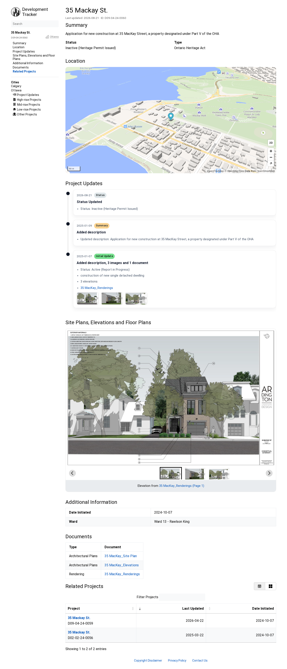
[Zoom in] (271, 151)
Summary (19, 43)
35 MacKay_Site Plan (121, 556)
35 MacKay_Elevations (122, 565)
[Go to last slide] (72, 473)
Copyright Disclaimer (148, 660)
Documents (21, 67)
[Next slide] (269, 473)
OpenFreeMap (215, 171)
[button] (171, 117)
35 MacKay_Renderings (96, 288)
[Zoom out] (271, 157)
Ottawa (54, 36)
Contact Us (200, 660)
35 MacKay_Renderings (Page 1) (181, 486)
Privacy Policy (177, 660)
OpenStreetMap (266, 171)
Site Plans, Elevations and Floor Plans (34, 57)
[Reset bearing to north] (271, 163)
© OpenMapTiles (234, 171)
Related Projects (24, 71)
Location (18, 47)
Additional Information (28, 63)
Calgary (16, 86)
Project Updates (24, 51)
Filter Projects (147, 597)
